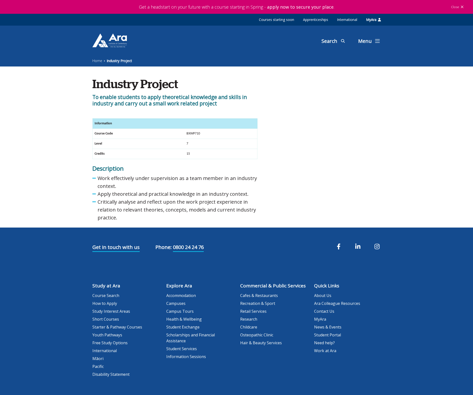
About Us (322, 295)
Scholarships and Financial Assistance (190, 338)
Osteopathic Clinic (256, 335)
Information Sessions (186, 356)
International (347, 19)
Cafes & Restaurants (259, 295)
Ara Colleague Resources (337, 303)
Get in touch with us (116, 247)
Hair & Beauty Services (261, 343)
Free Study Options (110, 343)
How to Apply (104, 303)
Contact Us (324, 311)
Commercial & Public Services (273, 285)
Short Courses (105, 319)
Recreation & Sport (257, 303)
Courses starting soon (276, 19)
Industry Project (119, 60)
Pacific (98, 366)
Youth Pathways (107, 335)
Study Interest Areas (111, 311)
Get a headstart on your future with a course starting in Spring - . (236, 7)
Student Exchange (183, 327)
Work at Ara (325, 350)
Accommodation (181, 295)
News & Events (327, 327)
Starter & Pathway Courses (117, 327)
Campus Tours (180, 311)
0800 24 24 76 (188, 247)
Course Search (105, 295)
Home (97, 60)
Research (248, 319)
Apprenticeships (315, 19)
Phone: (163, 247)
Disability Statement (111, 374)
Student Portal (327, 335)
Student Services (181, 348)
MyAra (371, 19)
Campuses (176, 303)
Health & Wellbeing (184, 319)
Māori (97, 358)
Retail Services (253, 311)
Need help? (324, 343)
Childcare (248, 327)
